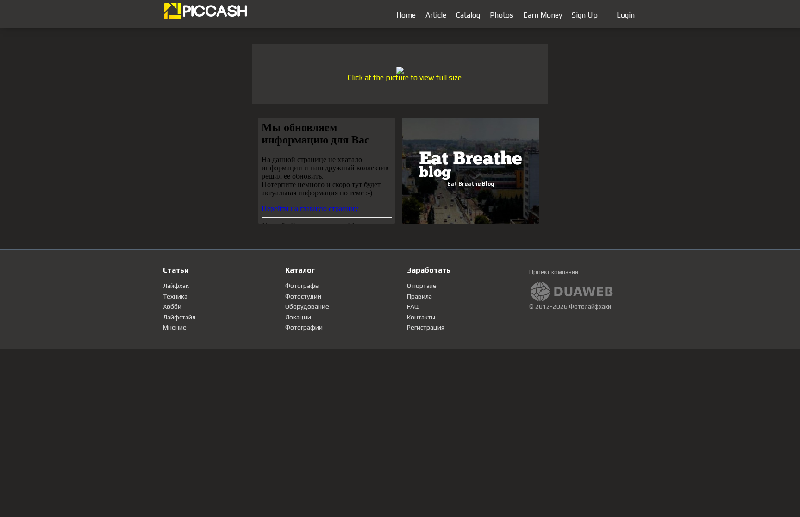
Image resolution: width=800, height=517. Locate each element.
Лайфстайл (179, 317)
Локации (298, 317)
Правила (419, 296)
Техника (175, 296)
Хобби (172, 306)
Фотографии (304, 327)
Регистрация (425, 327)
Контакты (421, 317)
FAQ (413, 306)
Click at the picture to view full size (405, 77)
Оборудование (307, 306)
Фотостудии (303, 296)
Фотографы (302, 285)
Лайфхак (176, 285)
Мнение (175, 327)
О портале (422, 285)
